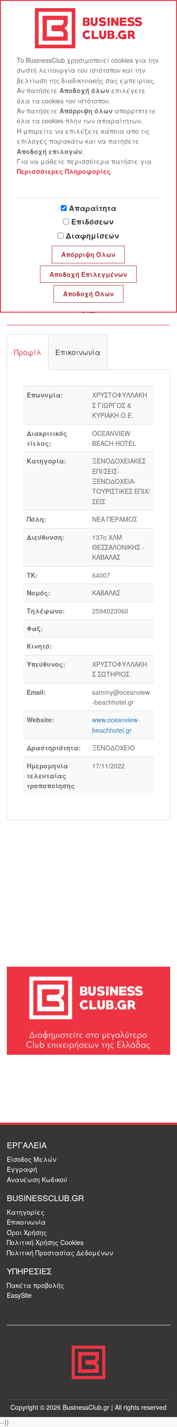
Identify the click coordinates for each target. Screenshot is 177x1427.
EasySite (19, 1295)
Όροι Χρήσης (27, 1232)
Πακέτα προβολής (35, 1285)
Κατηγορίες (25, 1211)
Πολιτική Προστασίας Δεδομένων (60, 1252)
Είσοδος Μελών (31, 1159)
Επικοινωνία (26, 1221)
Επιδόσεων (92, 221)
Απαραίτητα (92, 208)
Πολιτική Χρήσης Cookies (45, 1242)
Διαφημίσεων (92, 235)
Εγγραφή (22, 1169)
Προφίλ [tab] (27, 352)
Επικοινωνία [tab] (77, 352)
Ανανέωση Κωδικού (37, 1179)
